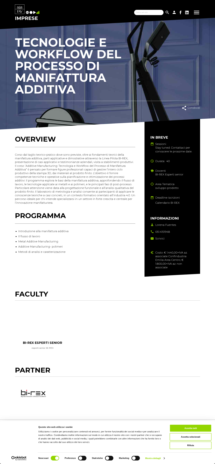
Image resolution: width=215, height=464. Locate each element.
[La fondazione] (28, 12)
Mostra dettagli (153, 458)
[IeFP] (31, 12)
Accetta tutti (190, 428)
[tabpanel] (42, 330)
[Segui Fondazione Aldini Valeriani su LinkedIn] (187, 12)
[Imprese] (38, 12)
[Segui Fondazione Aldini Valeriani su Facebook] (180, 12)
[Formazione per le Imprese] (19, 9)
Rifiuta (190, 445)
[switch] (82, 458)
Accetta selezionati (190, 437)
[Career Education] (34, 12)
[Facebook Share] (187, 114)
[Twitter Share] (194, 114)
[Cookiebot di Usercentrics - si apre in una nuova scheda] (19, 458)
